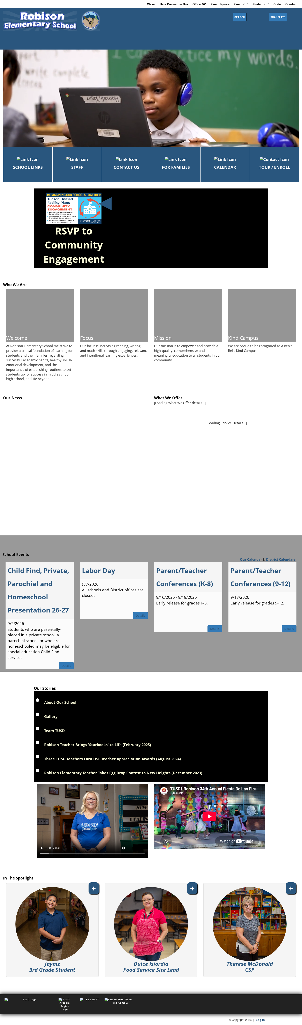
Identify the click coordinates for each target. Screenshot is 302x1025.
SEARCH (239, 17)
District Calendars (280, 559)
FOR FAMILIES (176, 167)
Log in (260, 1020)
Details (66, 666)
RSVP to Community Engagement (73, 245)
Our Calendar (251, 559)
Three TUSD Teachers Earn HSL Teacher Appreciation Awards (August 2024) (112, 758)
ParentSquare (220, 4)
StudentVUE (260, 4)
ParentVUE (241, 4)
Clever (151, 4)
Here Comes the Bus (174, 4)
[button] (52, 930)
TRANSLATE (278, 17)
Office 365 (199, 4)
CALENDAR (225, 167)
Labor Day (98, 570)
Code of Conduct (285, 4)
